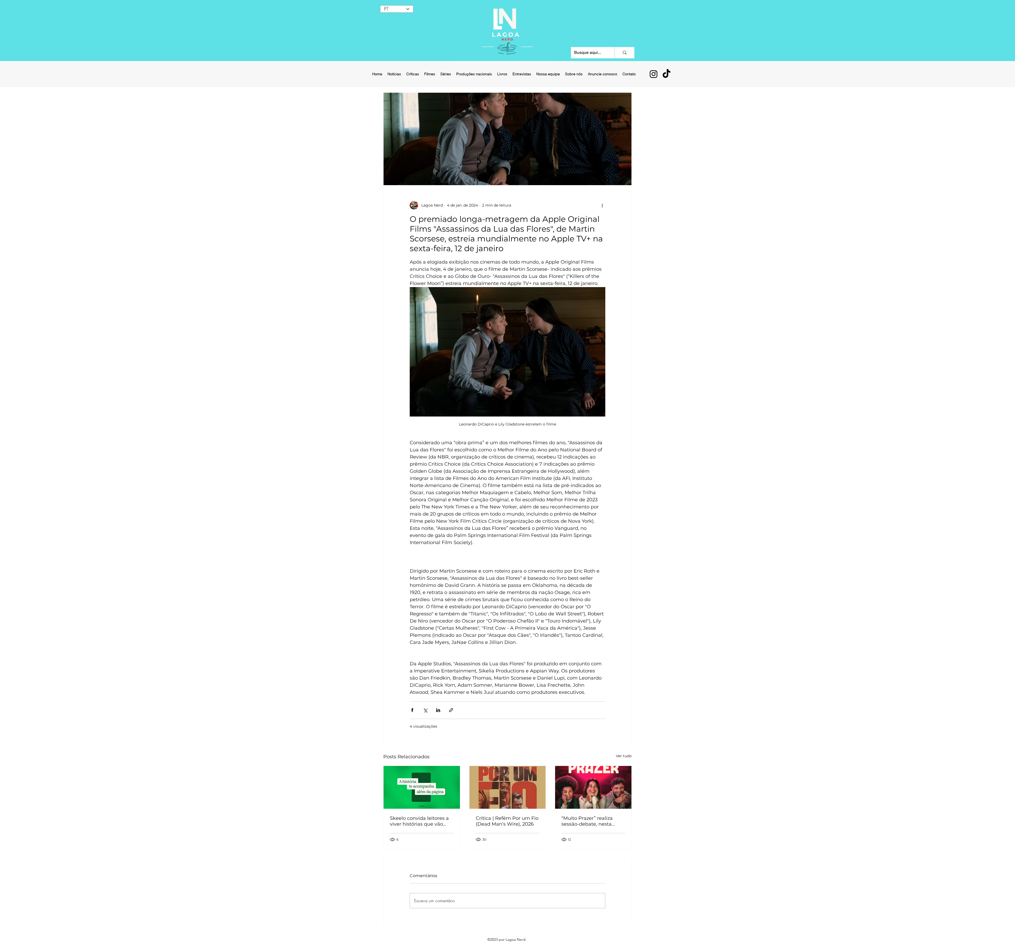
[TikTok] (666, 74)
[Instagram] (653, 74)
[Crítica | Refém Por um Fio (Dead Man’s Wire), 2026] (507, 787)
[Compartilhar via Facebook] (412, 710)
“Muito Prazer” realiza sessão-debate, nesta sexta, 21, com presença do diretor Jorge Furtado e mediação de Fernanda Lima (593, 821)
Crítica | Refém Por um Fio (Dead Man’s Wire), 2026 (507, 821)
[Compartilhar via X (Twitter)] (425, 710)
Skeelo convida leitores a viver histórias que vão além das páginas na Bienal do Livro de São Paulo (419, 821)
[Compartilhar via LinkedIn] (438, 710)
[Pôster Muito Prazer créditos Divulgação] (593, 787)
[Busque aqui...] (624, 52)
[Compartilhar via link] (451, 710)
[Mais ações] (602, 205)
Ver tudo (624, 756)
